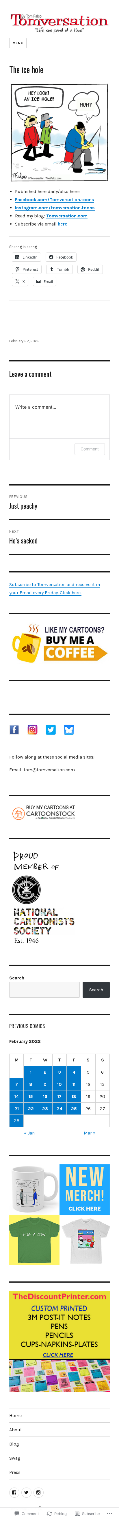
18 (74, 1096)
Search (16, 978)
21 (16, 1108)
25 (74, 1108)
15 (31, 1096)
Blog (14, 1444)
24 (59, 1108)
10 (59, 1084)
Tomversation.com (67, 216)
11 (73, 1084)
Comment (90, 448)
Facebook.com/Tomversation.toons (54, 199)
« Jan (29, 1133)
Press (15, 1472)
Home (15, 1415)
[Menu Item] (14, 1493)
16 (45, 1096)
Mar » (90, 1133)
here (62, 224)
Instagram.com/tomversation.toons (55, 207)
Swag (15, 1458)
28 (17, 1120)
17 (59, 1096)
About (15, 1429)
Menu (17, 43)
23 (45, 1108)
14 (16, 1096)
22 (31, 1108)
